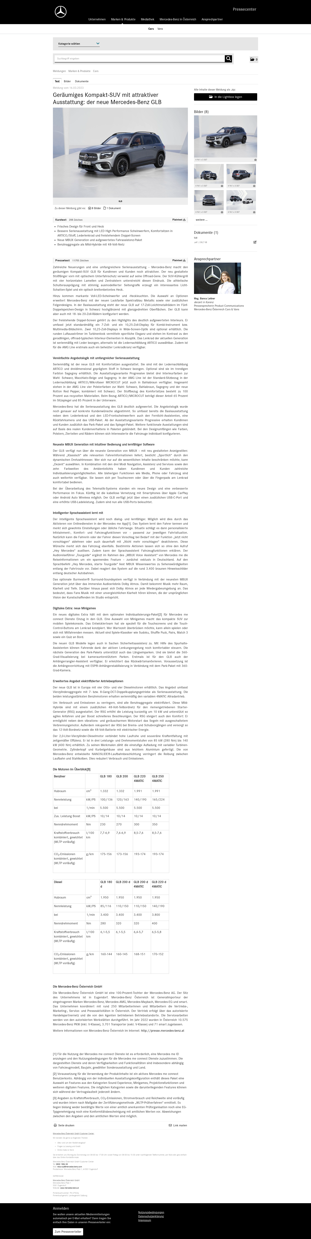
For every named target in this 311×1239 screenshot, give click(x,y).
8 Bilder (96, 208)
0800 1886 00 (62, 1164)
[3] (88, 769)
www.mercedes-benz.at (69, 1188)
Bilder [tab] (67, 81)
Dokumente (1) (206, 233)
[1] (129, 523)
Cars (151, 28)
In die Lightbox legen (228, 97)
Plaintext (177, 219)
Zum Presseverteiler (68, 1231)
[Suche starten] (228, 58)
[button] (254, 59)
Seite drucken (66, 1125)
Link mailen (180, 1125)
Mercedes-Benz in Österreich (178, 19)
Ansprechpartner (212, 19)
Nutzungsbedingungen (151, 1212)
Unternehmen (97, 19)
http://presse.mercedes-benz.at (162, 1030)
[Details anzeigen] (255, 160)
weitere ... (202, 219)
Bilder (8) (201, 112)
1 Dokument (113, 208)
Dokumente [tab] (82, 81)
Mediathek (147, 19)
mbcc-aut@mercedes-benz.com (69, 1167)
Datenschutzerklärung (151, 1216)
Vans (160, 28)
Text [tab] (57, 81)
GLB (120, 201)
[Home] (58, 12)
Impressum (144, 1220)
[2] (160, 614)
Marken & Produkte (123, 19)
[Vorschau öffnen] (120, 153)
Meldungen (59, 71)
